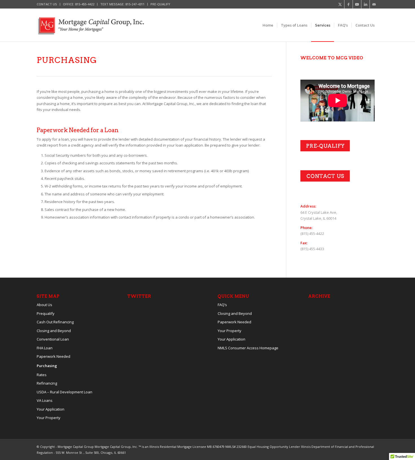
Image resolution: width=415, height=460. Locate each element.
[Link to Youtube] (357, 4)
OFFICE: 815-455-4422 (78, 4)
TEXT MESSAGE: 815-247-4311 (122, 4)
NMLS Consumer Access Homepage (248, 347)
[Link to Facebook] (348, 4)
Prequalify (45, 313)
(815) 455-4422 (312, 233)
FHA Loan (45, 347)
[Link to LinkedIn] (365, 4)
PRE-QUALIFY (160, 4)
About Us (44, 304)
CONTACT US (47, 4)
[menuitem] (48, 4)
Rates (42, 374)
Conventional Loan (53, 339)
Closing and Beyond (54, 330)
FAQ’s (222, 304)
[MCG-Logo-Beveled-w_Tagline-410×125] (90, 25)
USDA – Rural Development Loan (64, 391)
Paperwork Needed (53, 356)
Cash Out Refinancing (55, 321)
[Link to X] (340, 4)
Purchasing (47, 365)
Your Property (48, 417)
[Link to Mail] (374, 4)
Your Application (50, 409)
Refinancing (47, 383)
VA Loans (45, 400)
